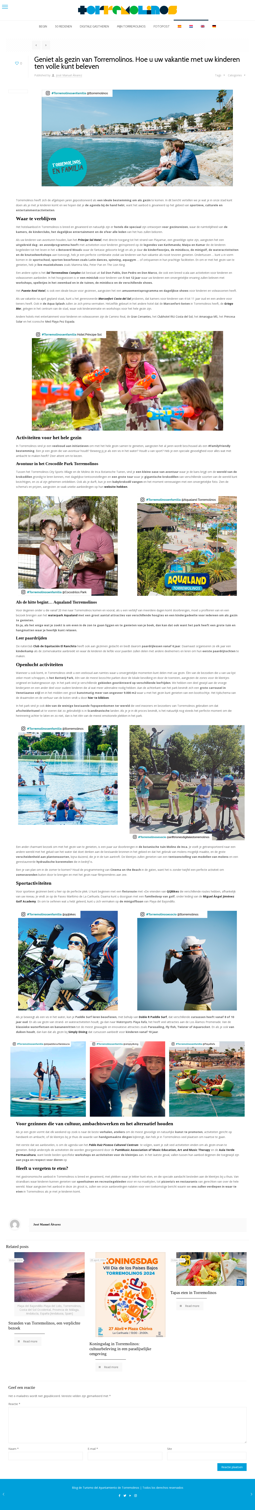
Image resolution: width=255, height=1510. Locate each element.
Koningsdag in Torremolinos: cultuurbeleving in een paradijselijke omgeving (120, 1348)
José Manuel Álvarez (69, 75)
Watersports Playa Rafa (131, 1022)
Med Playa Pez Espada (59, 321)
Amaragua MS (208, 316)
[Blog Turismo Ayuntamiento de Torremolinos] (127, 10)
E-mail (93, 1449)
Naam (13, 1449)
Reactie (14, 1404)
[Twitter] (125, 1495)
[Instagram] (135, 1495)
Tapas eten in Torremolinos (193, 1292)
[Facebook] (119, 1495)
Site (169, 1449)
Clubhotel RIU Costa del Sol (175, 316)
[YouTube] (130, 1495)
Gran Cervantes (141, 316)
